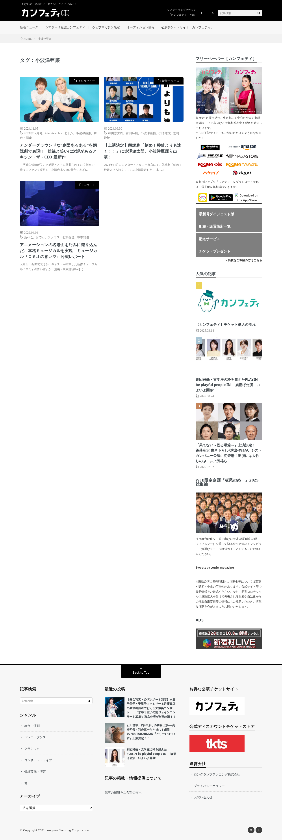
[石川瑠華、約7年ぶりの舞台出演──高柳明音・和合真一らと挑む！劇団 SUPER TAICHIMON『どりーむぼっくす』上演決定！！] (114, 733)
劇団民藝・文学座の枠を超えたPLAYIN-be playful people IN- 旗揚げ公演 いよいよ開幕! (228, 384)
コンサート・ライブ (38, 760)
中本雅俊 (83, 237)
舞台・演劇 (32, 726)
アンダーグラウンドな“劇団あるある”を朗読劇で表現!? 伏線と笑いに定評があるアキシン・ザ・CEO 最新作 (58, 151)
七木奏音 (68, 237)
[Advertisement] (143, 226)
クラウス (53, 237)
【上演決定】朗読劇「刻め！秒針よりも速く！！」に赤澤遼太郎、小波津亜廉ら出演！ (142, 151)
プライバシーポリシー (209, 786)
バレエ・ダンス (35, 737)
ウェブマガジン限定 (106, 27)
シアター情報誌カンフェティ (65, 27)
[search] (259, 13)
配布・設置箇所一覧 (215, 226)
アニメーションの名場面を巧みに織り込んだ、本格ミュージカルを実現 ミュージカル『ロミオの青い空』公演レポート (58, 250)
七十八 (68, 132)
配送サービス (209, 238)
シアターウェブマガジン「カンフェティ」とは (181, 12)
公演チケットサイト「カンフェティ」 (187, 27)
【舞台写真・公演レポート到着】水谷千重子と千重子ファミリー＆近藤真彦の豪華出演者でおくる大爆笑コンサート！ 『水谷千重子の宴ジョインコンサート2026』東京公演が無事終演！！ (151, 708)
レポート (89, 185)
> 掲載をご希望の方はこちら (244, 260)
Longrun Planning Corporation (67, 830)
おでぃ (40, 237)
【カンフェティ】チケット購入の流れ (226, 324)
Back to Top (141, 672)
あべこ (28, 237)
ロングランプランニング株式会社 (217, 774)
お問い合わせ (203, 797)
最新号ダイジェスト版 (216, 213)
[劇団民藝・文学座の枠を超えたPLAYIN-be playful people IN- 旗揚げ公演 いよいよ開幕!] (114, 757)
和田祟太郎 (115, 132)
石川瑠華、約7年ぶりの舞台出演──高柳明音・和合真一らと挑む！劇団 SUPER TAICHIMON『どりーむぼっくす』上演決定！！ (151, 731)
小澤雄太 (164, 132)
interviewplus (53, 132)
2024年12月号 (33, 132)
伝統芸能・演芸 (35, 771)
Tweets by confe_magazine (215, 568)
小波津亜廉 (83, 132)
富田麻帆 (132, 132)
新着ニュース (29, 27)
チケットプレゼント (215, 251)
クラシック (32, 748)
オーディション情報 (140, 27)
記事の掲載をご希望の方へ (123, 792)
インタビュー (86, 81)
